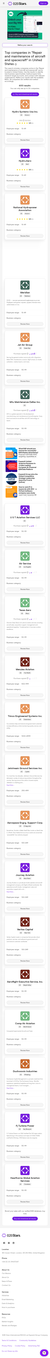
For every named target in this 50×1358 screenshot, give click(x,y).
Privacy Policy (7, 1346)
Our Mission (6, 1273)
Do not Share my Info (10, 1351)
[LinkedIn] (13, 1243)
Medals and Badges (9, 1325)
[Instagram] (9, 1243)
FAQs (4, 1318)
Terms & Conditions (9, 1340)
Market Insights (7, 1321)
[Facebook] (4, 1243)
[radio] (17, 123)
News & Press (7, 1281)
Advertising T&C (34, 1346)
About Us (5, 1277)
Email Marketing (8, 1299)
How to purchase (8, 1307)
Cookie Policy (20, 1346)
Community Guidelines (27, 1340)
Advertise (5, 1295)
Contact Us (6, 1285)
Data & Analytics (8, 1303)
